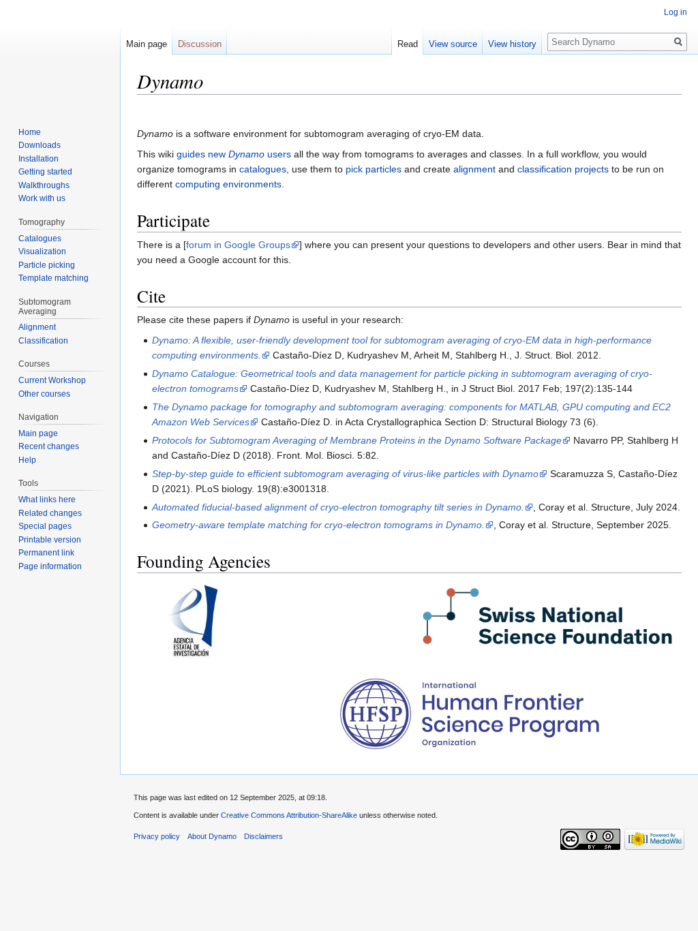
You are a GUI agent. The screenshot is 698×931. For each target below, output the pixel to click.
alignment (474, 169)
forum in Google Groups (238, 244)
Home (29, 132)
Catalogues (39, 238)
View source (453, 44)
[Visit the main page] (60, 54)
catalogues (262, 169)
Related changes (50, 513)
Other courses (44, 394)
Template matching (53, 278)
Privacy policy (157, 836)
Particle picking (46, 265)
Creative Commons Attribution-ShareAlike (289, 815)
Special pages (45, 526)
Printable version (49, 540)
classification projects (563, 169)
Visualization (42, 251)
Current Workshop (52, 380)
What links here (47, 499)
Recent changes (48, 446)
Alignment (37, 327)
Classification (43, 341)
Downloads (39, 145)
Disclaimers (263, 836)
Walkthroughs (44, 185)
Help (27, 460)
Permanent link (46, 553)
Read (407, 44)
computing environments (228, 184)
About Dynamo (212, 836)
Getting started (45, 172)
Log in (675, 12)
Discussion (200, 44)
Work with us (41, 198)
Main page (146, 44)
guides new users (234, 154)
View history (512, 44)
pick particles (373, 169)
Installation (38, 159)
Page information (50, 566)
